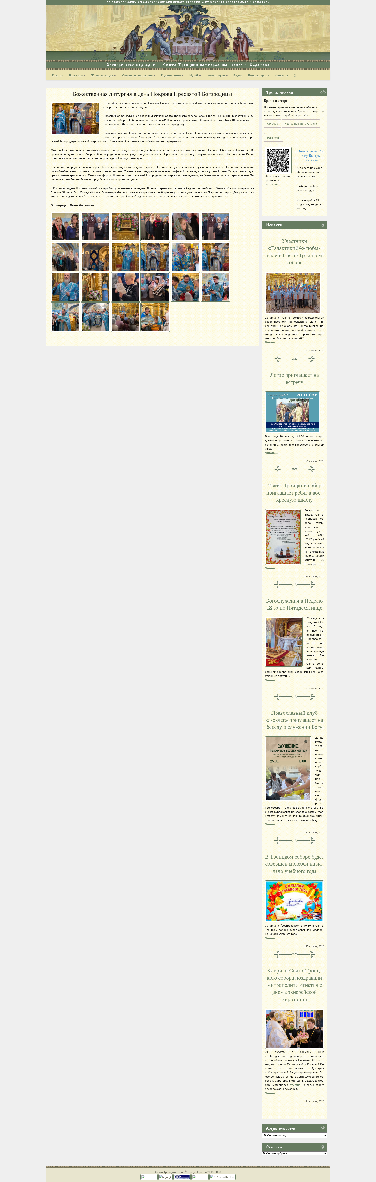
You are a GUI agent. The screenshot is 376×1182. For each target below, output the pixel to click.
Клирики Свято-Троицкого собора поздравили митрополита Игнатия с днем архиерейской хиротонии (294, 985)
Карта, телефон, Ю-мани (301, 123)
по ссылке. (271, 184)
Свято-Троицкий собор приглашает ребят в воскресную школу (294, 492)
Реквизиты (273, 137)
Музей (194, 75)
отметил (295, 1085)
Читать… (271, 342)
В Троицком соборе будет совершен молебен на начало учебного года (294, 864)
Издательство (171, 75)
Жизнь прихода (102, 75)
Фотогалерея (216, 75)
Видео (237, 75)
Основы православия (137, 75)
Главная (57, 75)
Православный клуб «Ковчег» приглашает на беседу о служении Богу (294, 720)
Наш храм (76, 75)
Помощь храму (258, 75)
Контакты (281, 75)
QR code (272, 123)
